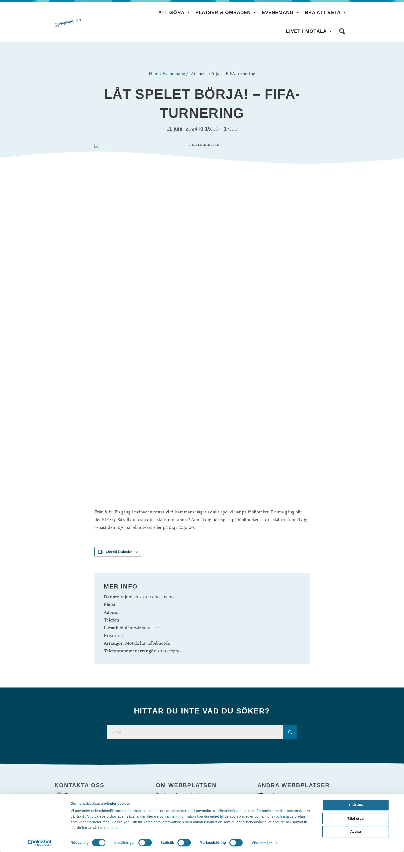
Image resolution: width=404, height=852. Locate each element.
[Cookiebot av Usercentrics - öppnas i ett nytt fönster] (39, 842)
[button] (342, 31)
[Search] (290, 732)
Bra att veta (323, 12)
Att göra (171, 12)
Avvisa (355, 832)
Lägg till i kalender (119, 551)
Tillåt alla (355, 805)
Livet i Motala (306, 31)
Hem (154, 73)
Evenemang (278, 12)
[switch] (145, 842)
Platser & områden (223, 12)
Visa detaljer (262, 843)
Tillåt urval (355, 818)
